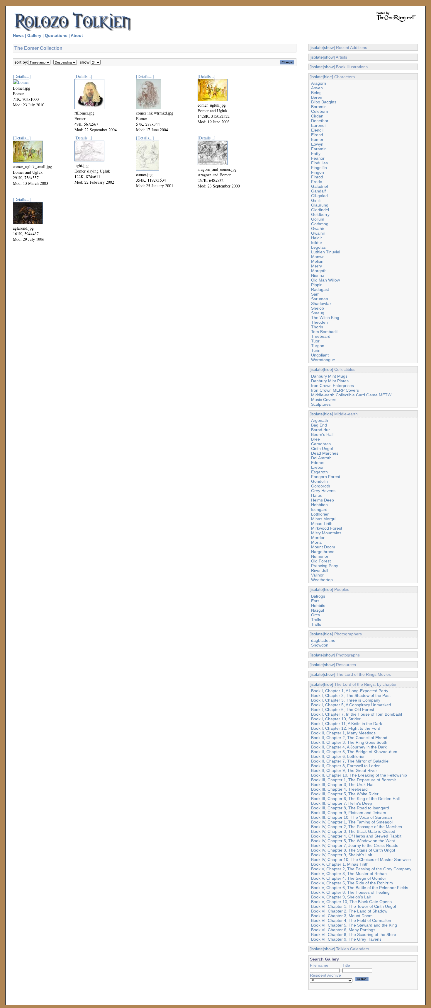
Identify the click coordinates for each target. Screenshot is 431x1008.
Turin (315, 350)
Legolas (318, 247)
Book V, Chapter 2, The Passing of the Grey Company (361, 869)
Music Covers (323, 399)
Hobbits (318, 605)
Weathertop (322, 579)
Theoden (319, 322)
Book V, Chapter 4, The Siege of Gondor (348, 878)
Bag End (319, 425)
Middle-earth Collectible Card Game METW (351, 395)
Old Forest (321, 561)
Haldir (316, 238)
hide (328, 76)
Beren (316, 97)
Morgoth (319, 270)
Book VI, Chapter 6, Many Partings (343, 929)
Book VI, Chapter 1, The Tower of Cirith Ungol (353, 906)
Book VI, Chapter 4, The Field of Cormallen (351, 920)
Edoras (317, 462)
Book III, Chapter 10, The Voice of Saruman (351, 817)
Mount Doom (323, 547)
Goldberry (320, 214)
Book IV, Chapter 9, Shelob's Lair (341, 854)
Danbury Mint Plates (330, 380)
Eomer (317, 139)
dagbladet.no (323, 640)
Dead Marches (324, 453)
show (329, 47)
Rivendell (319, 570)
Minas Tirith (321, 523)
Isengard (319, 509)
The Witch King (325, 317)
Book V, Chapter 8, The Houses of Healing (350, 892)
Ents (315, 600)
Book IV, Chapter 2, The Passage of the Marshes (356, 826)
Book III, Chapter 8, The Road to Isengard (350, 808)
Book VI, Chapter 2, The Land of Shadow (349, 911)
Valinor (317, 575)
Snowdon (319, 645)
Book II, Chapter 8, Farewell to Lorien (346, 765)
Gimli (315, 200)
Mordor (318, 537)
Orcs (315, 615)
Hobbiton (319, 504)
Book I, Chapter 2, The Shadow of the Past (351, 695)
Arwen (317, 88)
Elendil (317, 130)
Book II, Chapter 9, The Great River (344, 770)
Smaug (317, 313)
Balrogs (318, 596)
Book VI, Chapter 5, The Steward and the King (354, 925)
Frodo (316, 181)
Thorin (317, 327)
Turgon (317, 345)
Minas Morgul (323, 518)
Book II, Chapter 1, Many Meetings (343, 733)
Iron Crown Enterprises (332, 385)
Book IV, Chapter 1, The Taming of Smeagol (352, 822)
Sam (315, 294)
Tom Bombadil (324, 331)
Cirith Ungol (322, 448)
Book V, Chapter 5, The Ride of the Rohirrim (352, 883)
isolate (317, 47)
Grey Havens (323, 490)
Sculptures (321, 404)
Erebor (317, 467)
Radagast (320, 289)
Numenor (319, 556)
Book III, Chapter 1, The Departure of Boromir (353, 779)
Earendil (318, 125)
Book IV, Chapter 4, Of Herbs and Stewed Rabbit (356, 836)
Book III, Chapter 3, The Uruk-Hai (342, 784)
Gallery (34, 35)
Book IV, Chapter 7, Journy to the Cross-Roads (354, 845)
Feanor (318, 158)
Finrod (317, 177)
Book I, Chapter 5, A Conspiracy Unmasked (351, 704)
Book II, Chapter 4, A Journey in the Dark (349, 747)
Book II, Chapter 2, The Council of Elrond (349, 737)
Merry (316, 266)
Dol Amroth (321, 458)
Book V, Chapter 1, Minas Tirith (340, 864)
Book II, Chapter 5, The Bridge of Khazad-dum (354, 751)
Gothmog (319, 223)
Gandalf (318, 191)
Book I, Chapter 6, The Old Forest (342, 709)
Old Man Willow (325, 280)
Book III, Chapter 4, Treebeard (339, 789)
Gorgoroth (320, 486)
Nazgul (317, 610)
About (77, 35)
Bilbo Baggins (323, 102)
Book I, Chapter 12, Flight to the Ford (345, 728)
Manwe (318, 256)
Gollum (317, 219)
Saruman (319, 298)
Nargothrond (323, 551)
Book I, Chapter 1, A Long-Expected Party (349, 690)
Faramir (318, 148)
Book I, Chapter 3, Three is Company (345, 700)
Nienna (317, 275)
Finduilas (319, 163)
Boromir (318, 106)
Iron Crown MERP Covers (335, 390)
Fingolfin (319, 167)
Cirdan (317, 116)
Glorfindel (320, 209)
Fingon (317, 172)
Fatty (315, 153)
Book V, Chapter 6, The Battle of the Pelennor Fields (359, 887)
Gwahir (317, 228)
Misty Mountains (326, 533)
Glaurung (319, 205)
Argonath (319, 420)
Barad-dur (320, 429)
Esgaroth (319, 472)
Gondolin (319, 481)
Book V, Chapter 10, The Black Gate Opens (351, 901)
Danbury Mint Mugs (329, 376)
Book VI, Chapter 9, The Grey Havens (346, 939)
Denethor (319, 120)
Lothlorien (320, 514)
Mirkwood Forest (326, 528)
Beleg (316, 92)
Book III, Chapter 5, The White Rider (345, 794)
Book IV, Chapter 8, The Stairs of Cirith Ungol (353, 850)
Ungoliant (320, 355)
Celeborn (319, 111)
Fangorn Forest (325, 476)
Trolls (316, 619)
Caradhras (321, 443)
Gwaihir (318, 233)
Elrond (317, 134)
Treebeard (320, 336)
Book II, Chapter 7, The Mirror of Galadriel (350, 761)
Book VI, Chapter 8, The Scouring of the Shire (353, 934)
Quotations (56, 35)
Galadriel (319, 186)
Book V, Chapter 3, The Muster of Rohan (349, 873)
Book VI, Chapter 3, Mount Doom (342, 915)
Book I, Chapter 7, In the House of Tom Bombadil (356, 714)
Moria (316, 542)
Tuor (315, 341)
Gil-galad (319, 195)
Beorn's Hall (322, 434)
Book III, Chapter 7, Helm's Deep (341, 803)
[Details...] (22, 76)
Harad (317, 495)
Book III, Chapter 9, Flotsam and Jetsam (348, 812)
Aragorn (318, 83)
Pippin (317, 284)
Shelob (317, 308)
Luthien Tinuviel (325, 252)
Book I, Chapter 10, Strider (336, 719)
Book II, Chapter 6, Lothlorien (338, 756)
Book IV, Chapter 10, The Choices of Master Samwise (361, 859)
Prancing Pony (324, 565)
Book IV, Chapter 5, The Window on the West (353, 840)
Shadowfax (321, 303)
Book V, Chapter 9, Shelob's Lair (341, 897)
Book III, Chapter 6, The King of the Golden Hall (355, 798)
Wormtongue (323, 359)
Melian (317, 261)
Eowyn (317, 144)
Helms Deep (322, 500)
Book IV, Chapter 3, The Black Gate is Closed (353, 831)
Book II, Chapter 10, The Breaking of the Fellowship (359, 775)
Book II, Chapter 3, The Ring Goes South (349, 742)
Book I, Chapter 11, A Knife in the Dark (346, 723)
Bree (315, 439)
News (18, 35)
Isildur (316, 242)
